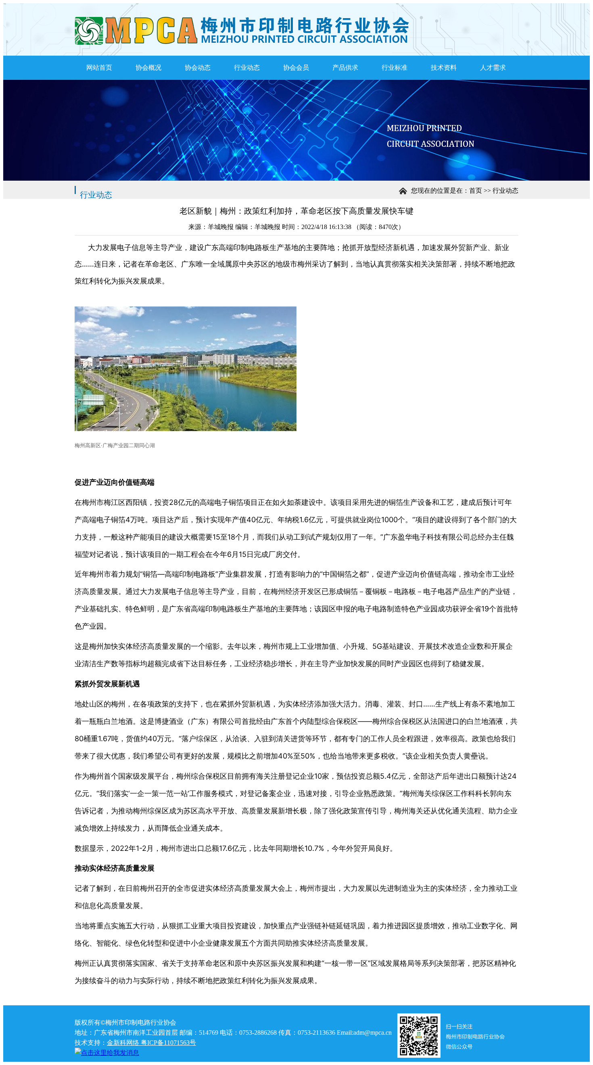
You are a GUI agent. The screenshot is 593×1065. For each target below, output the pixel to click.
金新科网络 (123, 1042)
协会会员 (296, 67)
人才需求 (493, 67)
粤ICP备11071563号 (167, 1042)
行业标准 (394, 67)
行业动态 (247, 67)
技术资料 (444, 67)
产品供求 (345, 67)
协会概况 (148, 67)
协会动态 (198, 67)
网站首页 (99, 67)
